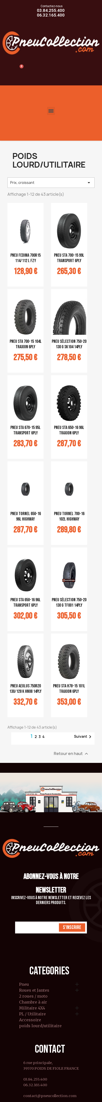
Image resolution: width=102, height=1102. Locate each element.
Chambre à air (33, 1002)
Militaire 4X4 (32, 1008)
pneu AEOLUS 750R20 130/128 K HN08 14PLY (25, 688)
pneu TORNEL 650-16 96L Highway (25, 516)
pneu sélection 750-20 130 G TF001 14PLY (69, 602)
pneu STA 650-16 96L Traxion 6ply (69, 430)
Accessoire (30, 1020)
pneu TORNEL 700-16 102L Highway (69, 516)
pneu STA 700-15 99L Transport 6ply (69, 258)
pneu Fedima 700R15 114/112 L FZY (25, 258)
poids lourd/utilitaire (40, 1026)
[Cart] (19, 69)
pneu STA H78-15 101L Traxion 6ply (69, 688)
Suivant (83, 737)
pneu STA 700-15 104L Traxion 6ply (26, 344)
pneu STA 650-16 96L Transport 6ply (25, 602)
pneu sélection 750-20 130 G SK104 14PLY (69, 344)
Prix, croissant (51, 183)
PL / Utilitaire (32, 1014)
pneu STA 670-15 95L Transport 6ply (25, 430)
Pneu (24, 984)
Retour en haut (71, 754)
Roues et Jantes (34, 990)
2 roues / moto (33, 996)
